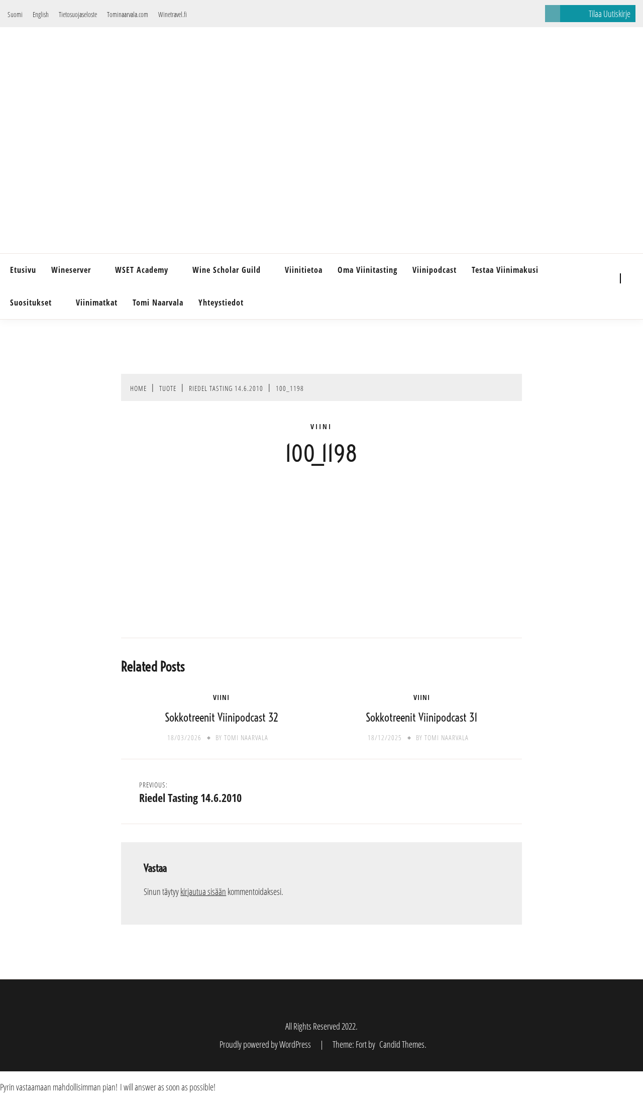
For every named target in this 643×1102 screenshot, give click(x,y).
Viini (321, 426)
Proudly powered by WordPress (266, 1044)
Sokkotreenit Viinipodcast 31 (422, 718)
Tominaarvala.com (127, 14)
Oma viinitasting (367, 269)
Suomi (15, 14)
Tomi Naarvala (158, 302)
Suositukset (31, 302)
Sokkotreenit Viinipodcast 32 (221, 718)
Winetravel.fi (172, 14)
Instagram (601, 294)
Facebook (601, 278)
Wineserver (71, 269)
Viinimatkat (97, 302)
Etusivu (23, 269)
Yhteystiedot (221, 302)
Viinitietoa (304, 269)
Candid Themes (401, 1044)
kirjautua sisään (203, 891)
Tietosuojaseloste (78, 14)
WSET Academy (141, 269)
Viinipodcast (434, 269)
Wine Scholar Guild (226, 269)
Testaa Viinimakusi (505, 269)
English (41, 14)
